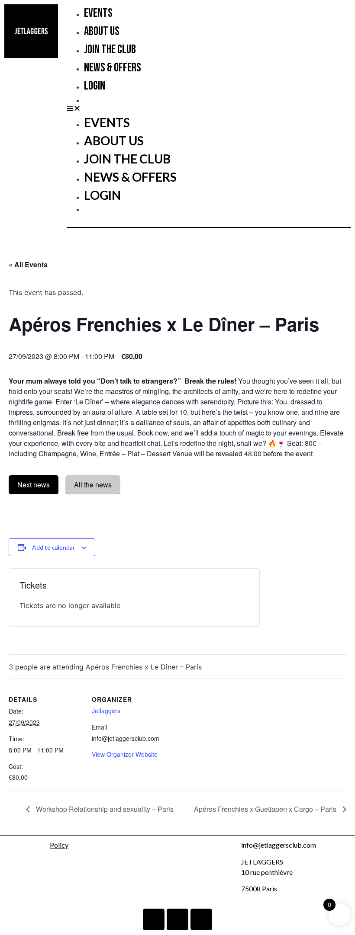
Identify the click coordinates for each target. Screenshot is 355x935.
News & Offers (112, 68)
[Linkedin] (154, 919)
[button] (209, 108)
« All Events (28, 264)
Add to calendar (53, 547)
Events (98, 13)
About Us (101, 31)
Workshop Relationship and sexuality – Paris (104, 809)
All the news (93, 485)
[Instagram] (177, 919)
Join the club (110, 49)
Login (94, 86)
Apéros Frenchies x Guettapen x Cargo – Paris (266, 809)
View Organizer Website (125, 754)
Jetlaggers (106, 710)
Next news (33, 485)
